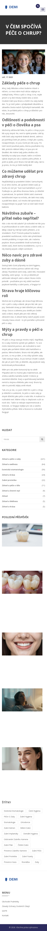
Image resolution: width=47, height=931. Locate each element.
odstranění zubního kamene (16, 839)
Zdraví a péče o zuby (11, 459)
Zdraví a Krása (8, 506)
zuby (37, 862)
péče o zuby (9, 816)
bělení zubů (25, 828)
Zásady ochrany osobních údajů (16, 906)
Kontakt (5, 915)
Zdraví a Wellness (10, 501)
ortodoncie (25, 822)
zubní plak (8, 845)
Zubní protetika (9, 480)
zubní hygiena (26, 816)
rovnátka (26, 862)
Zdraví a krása (8, 475)
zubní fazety (27, 856)
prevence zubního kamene (15, 850)
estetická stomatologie (14, 811)
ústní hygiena (34, 811)
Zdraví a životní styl (11, 490)
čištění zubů (23, 845)
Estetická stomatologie (13, 469)
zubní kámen (9, 828)
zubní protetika (10, 856)
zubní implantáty (11, 833)
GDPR (4, 911)
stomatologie (9, 822)
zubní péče (36, 850)
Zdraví (5, 496)
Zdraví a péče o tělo (11, 485)
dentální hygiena (30, 833)
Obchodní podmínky (10, 901)
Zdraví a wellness (9, 464)
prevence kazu (10, 862)
